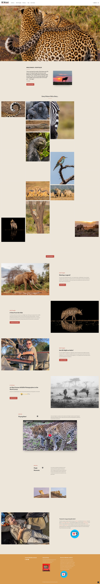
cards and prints (85, 522)
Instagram (67, 522)
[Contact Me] (46, 567)
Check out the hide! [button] (15, 322)
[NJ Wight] (5, 3)
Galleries (12, 2)
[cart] (98, 3)
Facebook (63, 522)
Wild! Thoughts (18, 2)
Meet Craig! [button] (62, 284)
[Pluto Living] (64, 574)
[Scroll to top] (98, 582)
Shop (28, 2)
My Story (24, 2)
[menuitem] (12, 3)
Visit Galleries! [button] (50, 256)
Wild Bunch (66, 525)
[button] (93, 3)
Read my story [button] (30, 84)
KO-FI (71, 562)
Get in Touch (33, 2)
